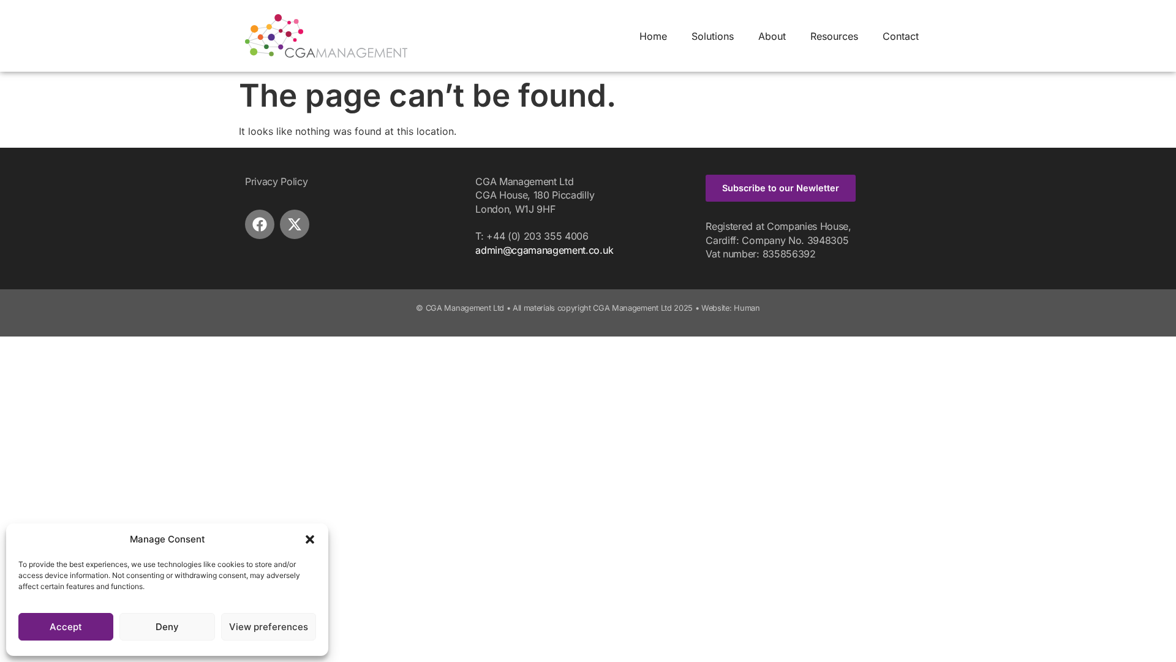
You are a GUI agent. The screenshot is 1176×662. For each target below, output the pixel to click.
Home (653, 36)
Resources (834, 36)
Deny (167, 627)
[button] (310, 539)
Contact (901, 36)
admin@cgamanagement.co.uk (544, 250)
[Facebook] (259, 224)
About (772, 36)
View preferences (268, 627)
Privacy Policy (276, 181)
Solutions (713, 36)
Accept (66, 627)
